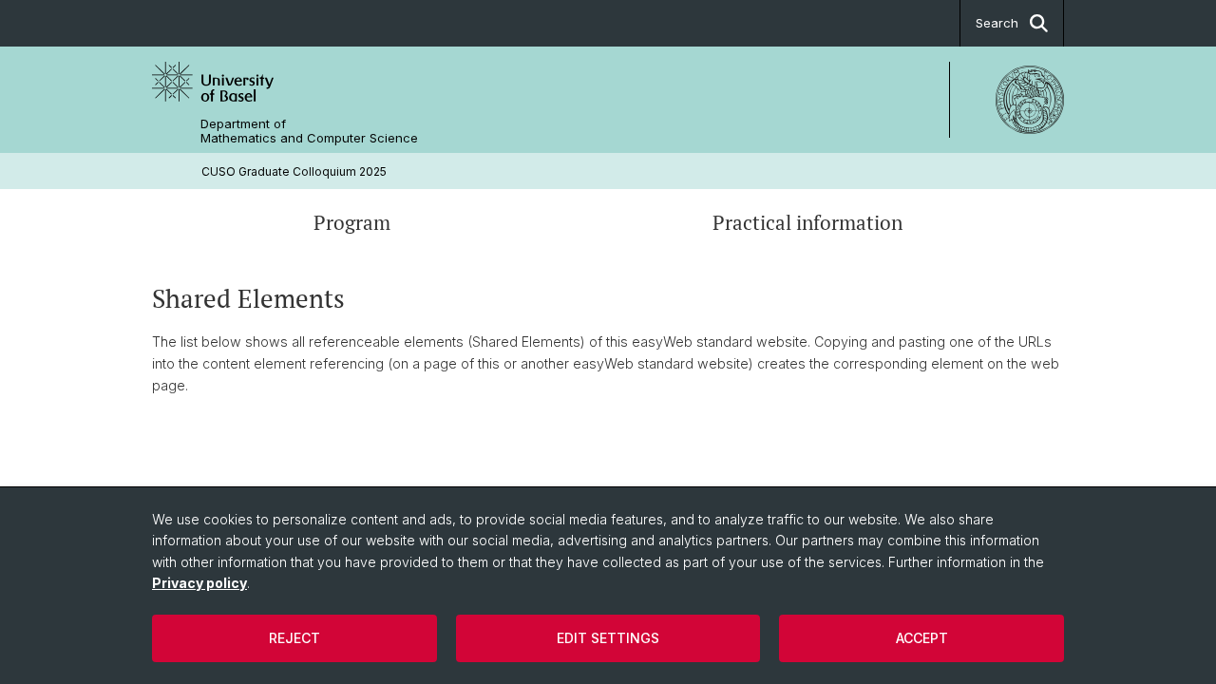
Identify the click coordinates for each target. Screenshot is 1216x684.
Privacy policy (199, 583)
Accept (922, 638)
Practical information (807, 222)
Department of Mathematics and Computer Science (309, 131)
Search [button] (997, 22)
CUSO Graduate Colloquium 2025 (294, 171)
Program (352, 222)
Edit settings (608, 638)
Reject (294, 638)
